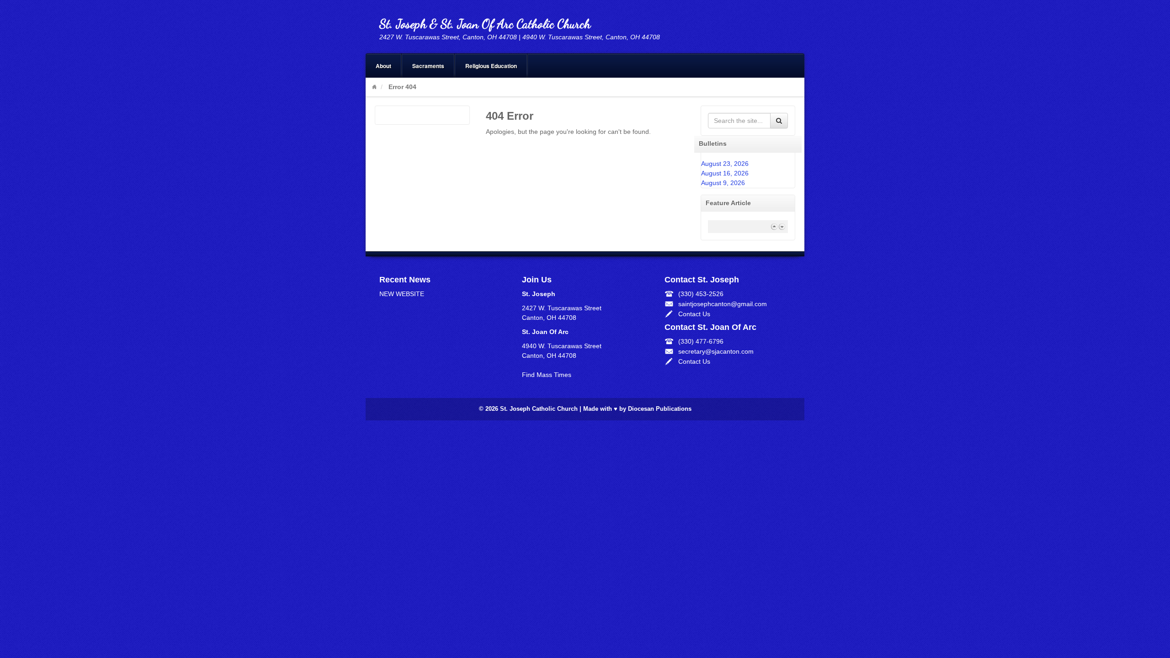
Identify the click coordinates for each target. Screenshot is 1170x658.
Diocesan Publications (659, 409)
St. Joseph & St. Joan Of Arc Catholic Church (484, 24)
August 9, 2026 (723, 182)
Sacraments (428, 66)
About (383, 66)
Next (781, 226)
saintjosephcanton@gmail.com (722, 304)
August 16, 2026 (725, 173)
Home (374, 86)
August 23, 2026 (725, 163)
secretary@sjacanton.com (716, 351)
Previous (774, 226)
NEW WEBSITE (401, 293)
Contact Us (694, 314)
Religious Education (491, 66)
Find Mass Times (546, 374)
